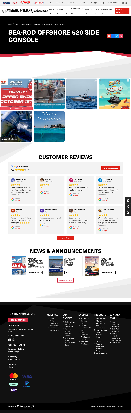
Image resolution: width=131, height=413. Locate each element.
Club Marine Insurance (116, 330)
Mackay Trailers (101, 353)
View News (64, 280)
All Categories (101, 318)
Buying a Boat (115, 316)
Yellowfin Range (68, 330)
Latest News (84, 3)
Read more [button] (15, 194)
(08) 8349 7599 (17, 335)
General (52, 314)
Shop (97, 9)
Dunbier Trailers (99, 349)
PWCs (98, 325)
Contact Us (59, 3)
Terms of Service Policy (54, 329)
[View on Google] (13, 180)
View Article (34, 272)
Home (10, 24)
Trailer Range (100, 328)
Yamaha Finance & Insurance (115, 324)
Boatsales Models (26, 24)
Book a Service (119, 10)
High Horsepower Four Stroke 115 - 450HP (86, 335)
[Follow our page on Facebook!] (122, 3)
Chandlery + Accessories (100, 322)
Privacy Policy (54, 325)
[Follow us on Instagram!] (14, 340)
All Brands (99, 342)
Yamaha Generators (100, 345)
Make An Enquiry (115, 334)
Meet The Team (72, 3)
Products (100, 314)
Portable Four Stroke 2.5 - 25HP (85, 320)
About (51, 3)
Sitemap (120, 406)
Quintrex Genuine (99, 336)
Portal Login (54, 323)
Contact (52, 321)
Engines (83, 314)
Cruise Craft (69, 326)
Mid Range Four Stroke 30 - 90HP (86, 327)
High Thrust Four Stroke (85, 342)
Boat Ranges (67, 316)
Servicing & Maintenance (116, 339)
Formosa (37, 24)
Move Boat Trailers (68, 334)
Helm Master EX (77, 10)
